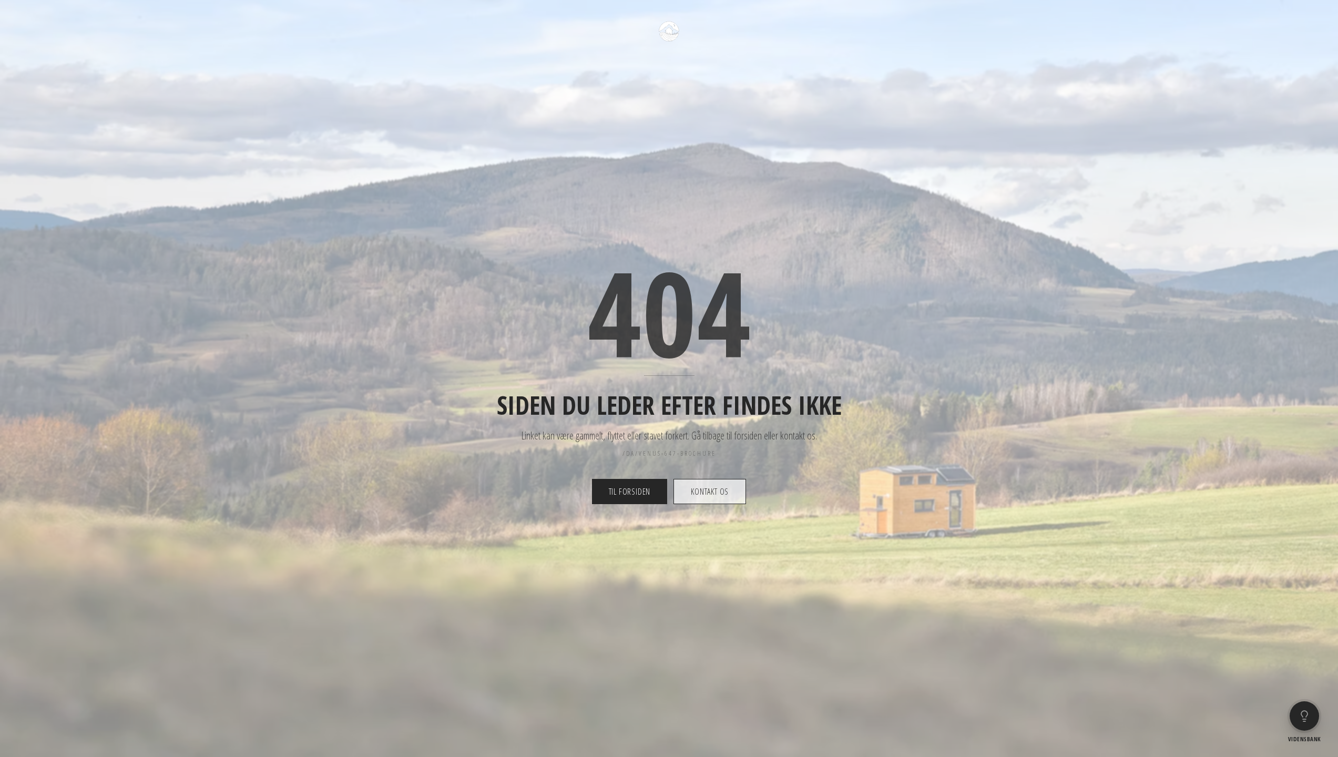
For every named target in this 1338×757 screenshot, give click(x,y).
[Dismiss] (1324, 674)
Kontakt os (710, 491)
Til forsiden (630, 491)
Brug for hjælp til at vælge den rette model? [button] (1261, 684)
